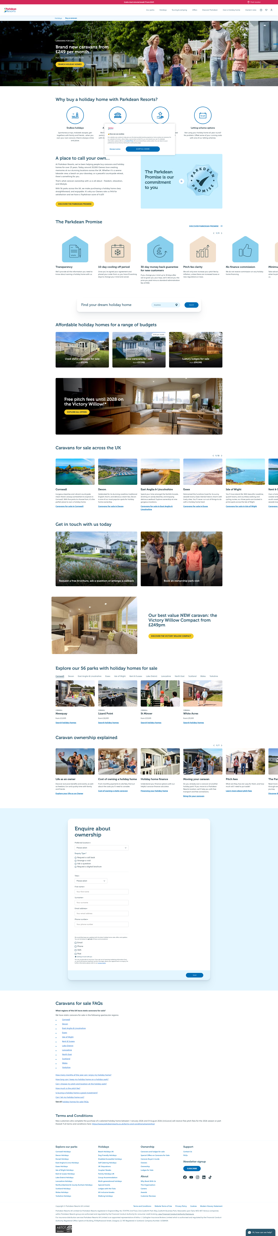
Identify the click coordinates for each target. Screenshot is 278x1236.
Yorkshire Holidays (63, 1196)
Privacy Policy (181, 1206)
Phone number (81, 919)
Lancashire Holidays (64, 1181)
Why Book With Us (148, 1181)
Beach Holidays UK (106, 1152)
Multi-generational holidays (110, 1181)
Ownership (145, 1166)
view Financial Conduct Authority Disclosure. (176, 1214)
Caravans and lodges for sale (153, 1152)
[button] (266, 10)
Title (76, 876)
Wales (203, 676)
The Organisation (148, 1185)
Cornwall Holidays (63, 1152)
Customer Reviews (148, 1196)
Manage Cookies (115, 149)
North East (180, 676)
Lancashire (166, 676)
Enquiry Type (80, 853)
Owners (144, 1163)
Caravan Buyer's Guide (150, 1159)
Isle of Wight (120, 676)
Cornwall (60, 676)
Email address (80, 908)
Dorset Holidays (62, 1159)
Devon (71, 676)
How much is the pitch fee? (68, 1088)
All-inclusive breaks (106, 1192)
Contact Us (187, 1152)
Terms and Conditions (142, 1206)
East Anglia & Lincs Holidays (67, 1163)
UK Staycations (104, 1166)
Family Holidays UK (106, 1174)
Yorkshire (214, 676)
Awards (144, 1192)
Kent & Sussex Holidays (65, 1174)
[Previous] (213, 233)
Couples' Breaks (104, 1170)
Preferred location (82, 843)
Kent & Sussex (136, 676)
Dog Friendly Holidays (107, 1155)
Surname (78, 898)
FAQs (185, 1155)
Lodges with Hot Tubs (107, 1189)
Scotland (192, 676)
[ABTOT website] (139, 1229)
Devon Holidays (62, 1155)
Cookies (193, 1206)
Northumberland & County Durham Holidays (74, 1185)
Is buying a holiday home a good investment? (77, 1093)
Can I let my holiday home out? (70, 1097)
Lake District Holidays (64, 1177)
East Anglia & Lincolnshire (89, 676)
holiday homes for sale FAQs (75, 1102)
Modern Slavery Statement (211, 1206)
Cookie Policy (129, 141)
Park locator (256, 2)
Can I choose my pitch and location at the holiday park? (81, 1084)
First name (79, 887)
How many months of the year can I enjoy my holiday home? (83, 1075)
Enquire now (91, 64)
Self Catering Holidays (107, 1163)
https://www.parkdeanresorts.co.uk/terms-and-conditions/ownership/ (123, 1124)
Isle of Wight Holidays (65, 1170)
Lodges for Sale (147, 1170)
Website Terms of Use (163, 1206)
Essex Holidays (62, 1166)
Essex (107, 676)
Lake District (151, 676)
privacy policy (102, 963)
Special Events (104, 1185)
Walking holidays (105, 1196)
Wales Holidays (62, 1192)
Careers (144, 1189)
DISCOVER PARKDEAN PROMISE (204, 226)
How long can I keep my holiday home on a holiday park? (82, 1079)
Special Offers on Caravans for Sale (155, 1155)
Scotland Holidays (63, 1189)
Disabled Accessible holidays (110, 1159)
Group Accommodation (107, 1177)
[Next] (221, 233)
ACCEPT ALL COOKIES (143, 149)
